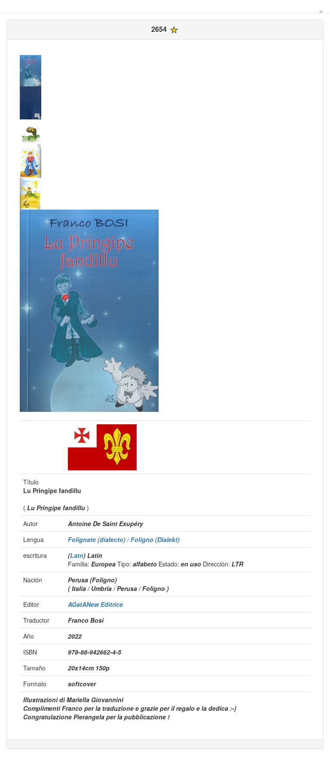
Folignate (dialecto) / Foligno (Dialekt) (124, 539)
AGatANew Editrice (95, 604)
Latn (76, 555)
